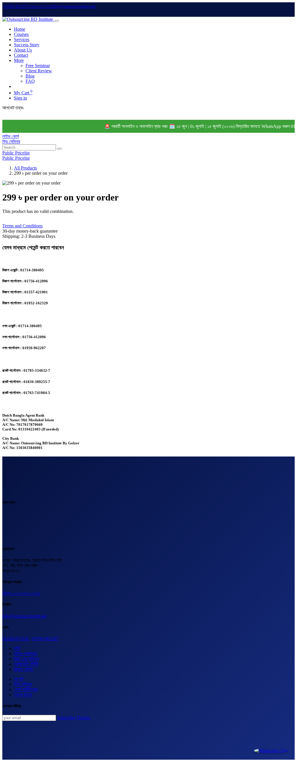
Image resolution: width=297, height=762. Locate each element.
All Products (25, 167)
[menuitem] (19, 29)
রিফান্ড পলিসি (23, 669)
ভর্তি (17, 648)
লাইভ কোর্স (10, 136)
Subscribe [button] (66, 717)
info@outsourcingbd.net (24, 616)
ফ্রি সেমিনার (11, 141)
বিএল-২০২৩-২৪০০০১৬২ (21, 593)
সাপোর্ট (18, 679)
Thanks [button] (83, 717)
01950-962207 (45, 638)
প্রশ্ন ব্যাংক (23, 694)
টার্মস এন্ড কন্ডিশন (26, 658)
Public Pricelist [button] (16, 152)
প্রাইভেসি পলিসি (26, 664)
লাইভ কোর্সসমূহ (25, 653)
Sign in (20, 97)
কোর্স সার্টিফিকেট (26, 689)
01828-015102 (15, 638)
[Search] (59, 149)
